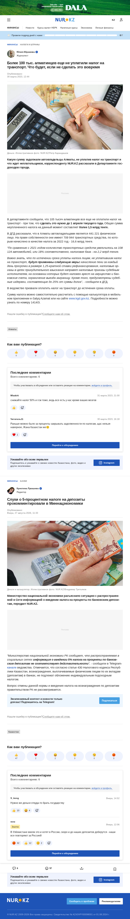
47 (16, 758)
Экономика (86, 27)
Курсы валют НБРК (47, 27)
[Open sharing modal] (82, 868)
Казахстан (13, 732)
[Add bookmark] (115, 869)
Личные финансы (104, 27)
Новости (30, 27)
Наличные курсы (69, 27)
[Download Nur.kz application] (65, 7)
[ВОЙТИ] (121, 20)
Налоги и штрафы (30, 45)
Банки (23, 481)
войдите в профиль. (102, 385)
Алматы (12, 329)
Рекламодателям (111, 901)
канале (11, 667)
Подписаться (109, 700)
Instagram (109, 462)
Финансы (13, 27)
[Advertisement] (65, 193)
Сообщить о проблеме (81, 901)
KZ (113, 20)
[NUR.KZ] (65, 20)
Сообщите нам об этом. (56, 314)
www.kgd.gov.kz (79, 298)
